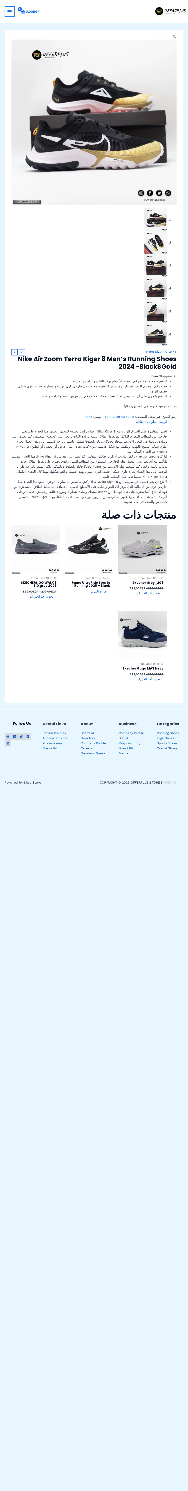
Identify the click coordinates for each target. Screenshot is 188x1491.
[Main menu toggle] (10, 11)
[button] (175, 37)
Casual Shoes (167, 748)
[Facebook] (28, 736)
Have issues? (52, 743)
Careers (87, 748)
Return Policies (54, 733)
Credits (169, 782)
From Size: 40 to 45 (161, 351)
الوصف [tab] (162, 422)
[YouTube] (8, 736)
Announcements (55, 738)
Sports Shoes (167, 743)
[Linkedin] (8, 743)
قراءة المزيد (99, 591)
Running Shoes (168, 733)
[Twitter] (21, 736)
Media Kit (50, 748)
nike (89, 416)
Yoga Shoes (165, 738)
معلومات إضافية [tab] (146, 422)
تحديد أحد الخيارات (148, 593)
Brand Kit (126, 748)
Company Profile (131, 733)
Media (123, 753)
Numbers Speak (93, 753)
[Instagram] (14, 736)
